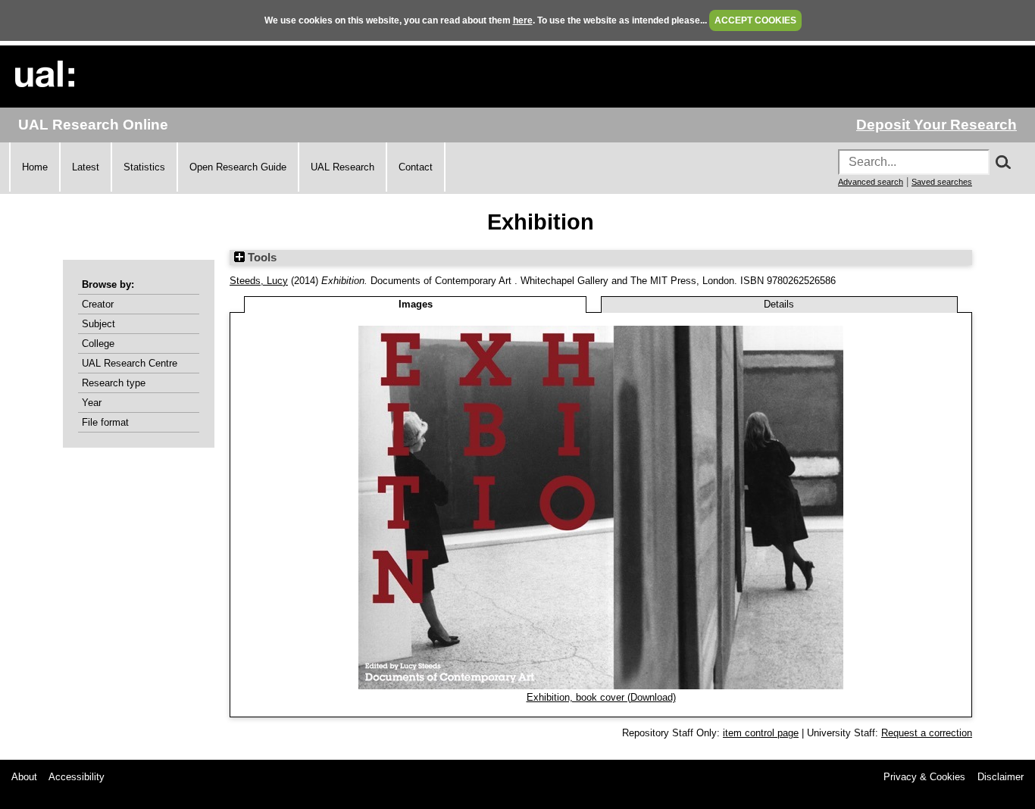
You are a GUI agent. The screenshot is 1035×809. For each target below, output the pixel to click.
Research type (113, 383)
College (98, 343)
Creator (98, 304)
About (24, 776)
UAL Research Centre (129, 363)
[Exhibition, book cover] (600, 686)
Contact (416, 167)
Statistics (144, 167)
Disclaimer (1000, 776)
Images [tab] (416, 304)
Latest (85, 167)
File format (105, 422)
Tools (261, 257)
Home (35, 167)
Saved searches (941, 181)
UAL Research (342, 167)
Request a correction (926, 733)
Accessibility (76, 776)
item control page (761, 733)
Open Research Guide (237, 167)
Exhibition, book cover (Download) (601, 697)
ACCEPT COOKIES (755, 20)
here (523, 20)
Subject (98, 324)
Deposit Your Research (936, 125)
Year (92, 402)
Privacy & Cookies (924, 776)
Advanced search (870, 181)
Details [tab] (779, 304)
